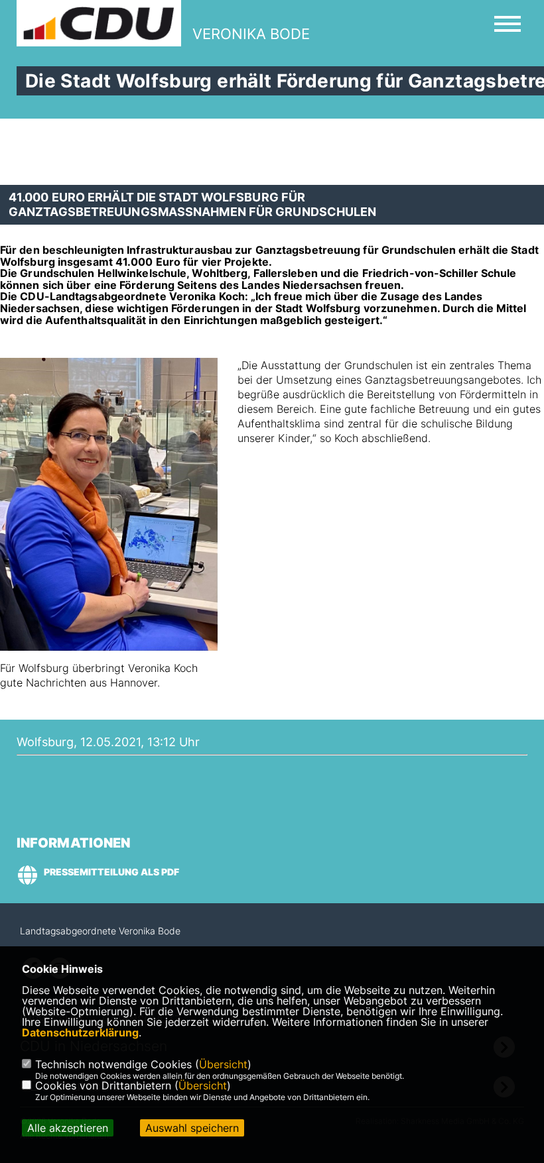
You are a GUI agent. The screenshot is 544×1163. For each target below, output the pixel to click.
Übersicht (223, 1064)
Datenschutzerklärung (80, 1032)
